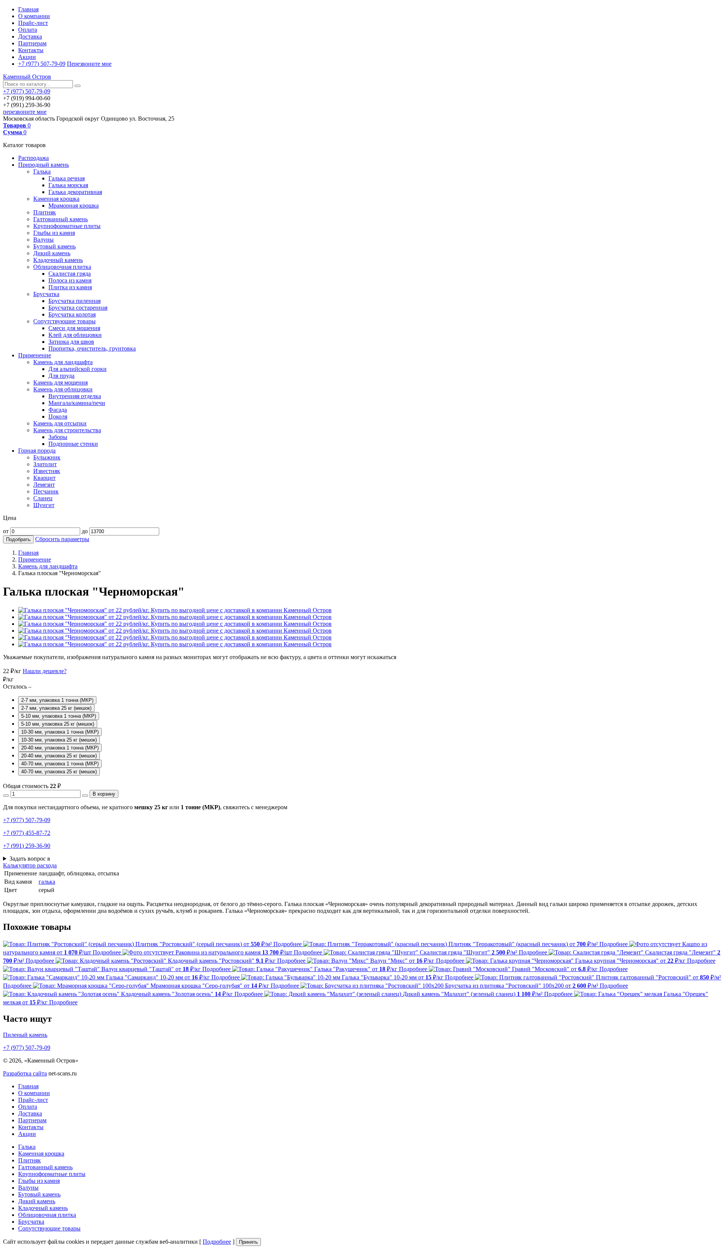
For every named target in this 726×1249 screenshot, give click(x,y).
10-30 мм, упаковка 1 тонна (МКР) (60, 732)
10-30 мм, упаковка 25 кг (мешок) (59, 740)
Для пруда (61, 375)
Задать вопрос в (29, 858)
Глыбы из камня (54, 233)
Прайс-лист (33, 23)
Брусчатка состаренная (77, 307)
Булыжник (46, 457)
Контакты (30, 50)
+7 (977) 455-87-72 (26, 833)
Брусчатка (46, 294)
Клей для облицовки (75, 335)
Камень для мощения (60, 382)
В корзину (104, 794)
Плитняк (44, 212)
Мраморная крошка (73, 205)
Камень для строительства (67, 430)
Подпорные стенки (73, 444)
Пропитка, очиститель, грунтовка (92, 348)
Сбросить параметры (62, 539)
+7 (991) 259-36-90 (26, 845)
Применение (34, 355)
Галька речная (66, 178)
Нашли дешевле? (45, 671)
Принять (248, 1242)
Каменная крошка (56, 198)
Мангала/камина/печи (76, 403)
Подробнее (217, 1241)
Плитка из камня (70, 287)
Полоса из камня (70, 280)
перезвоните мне (25, 112)
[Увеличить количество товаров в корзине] (85, 795)
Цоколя (57, 416)
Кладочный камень (58, 260)
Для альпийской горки (77, 369)
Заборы (57, 437)
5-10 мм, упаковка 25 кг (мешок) (57, 724)
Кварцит (44, 478)
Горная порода (37, 450)
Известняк (46, 471)
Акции (27, 57)
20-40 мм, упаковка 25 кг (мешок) (59, 756)
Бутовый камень (54, 246)
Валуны (43, 239)
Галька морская (68, 185)
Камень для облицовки (63, 389)
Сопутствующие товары (64, 321)
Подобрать (18, 539)
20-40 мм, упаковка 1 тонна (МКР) (60, 748)
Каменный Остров (27, 76)
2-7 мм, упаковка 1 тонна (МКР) (57, 700)
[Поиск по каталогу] (77, 86)
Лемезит (44, 484)
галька (47, 881)
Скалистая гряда (69, 273)
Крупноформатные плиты (67, 226)
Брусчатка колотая (72, 314)
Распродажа (33, 158)
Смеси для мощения (74, 328)
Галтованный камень (60, 219)
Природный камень (43, 164)
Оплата (27, 29)
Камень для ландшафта (63, 362)
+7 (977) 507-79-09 (41, 64)
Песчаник (46, 491)
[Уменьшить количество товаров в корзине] (6, 795)
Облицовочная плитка (62, 267)
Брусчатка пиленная (74, 301)
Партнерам (32, 43)
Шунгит (43, 505)
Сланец (43, 498)
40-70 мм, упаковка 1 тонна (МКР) (60, 763)
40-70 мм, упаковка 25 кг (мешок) (59, 771)
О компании (34, 16)
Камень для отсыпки (60, 423)
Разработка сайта (25, 1073)
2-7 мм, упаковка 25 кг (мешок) (56, 708)
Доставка (30, 36)
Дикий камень (51, 253)
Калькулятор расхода (30, 865)
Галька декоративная (75, 192)
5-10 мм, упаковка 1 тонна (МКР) (58, 716)
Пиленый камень (25, 1035)
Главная (28, 9)
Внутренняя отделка (74, 396)
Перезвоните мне (89, 64)
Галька (42, 171)
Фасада (57, 410)
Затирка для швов (71, 341)
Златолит (45, 464)
